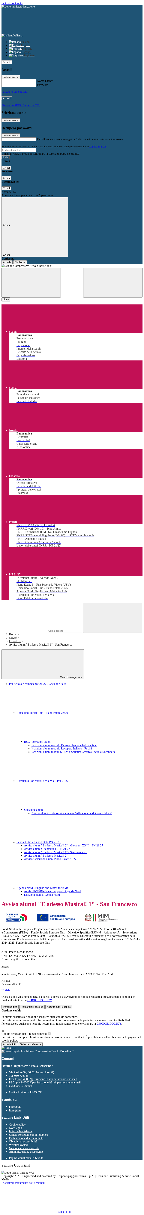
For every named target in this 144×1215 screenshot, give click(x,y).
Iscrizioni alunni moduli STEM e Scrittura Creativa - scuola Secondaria (74, 751)
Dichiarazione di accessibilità (26, 1138)
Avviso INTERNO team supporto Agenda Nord (52, 891)
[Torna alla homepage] (72, 266)
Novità (13, 637)
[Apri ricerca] (112, 283)
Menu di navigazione (70, 677)
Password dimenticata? (15, 91)
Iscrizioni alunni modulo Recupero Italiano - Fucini (62, 748)
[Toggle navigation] (31, 283)
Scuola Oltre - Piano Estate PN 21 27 (38, 842)
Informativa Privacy (20, 1131)
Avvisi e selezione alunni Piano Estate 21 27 (50, 859)
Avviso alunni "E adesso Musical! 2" (46, 855)
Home (12, 634)
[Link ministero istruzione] (18, 6)
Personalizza (10, 1006)
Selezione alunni (34, 809)
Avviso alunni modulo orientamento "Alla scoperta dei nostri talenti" (72, 813)
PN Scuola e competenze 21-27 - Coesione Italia (37, 683)
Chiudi (6, 167)
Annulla (7, 262)
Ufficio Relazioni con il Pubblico (28, 1134)
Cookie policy (17, 1124)
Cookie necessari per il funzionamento (24, 1033)
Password (42, 84)
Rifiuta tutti (32, 1006)
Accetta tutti (59, 1006)
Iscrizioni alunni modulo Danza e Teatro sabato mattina (64, 745)
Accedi (6, 62)
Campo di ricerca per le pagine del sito (24, 630)
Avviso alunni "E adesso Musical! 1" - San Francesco (55, 852)
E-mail (41, 139)
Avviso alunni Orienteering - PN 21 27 (47, 848)
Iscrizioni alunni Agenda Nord (42, 894)
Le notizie (15, 641)
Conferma (20, 262)
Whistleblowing (18, 1144)
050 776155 (21, 1075)
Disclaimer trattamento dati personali (23, 1182)
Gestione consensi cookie (24, 1148)
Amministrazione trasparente (26, 1151)
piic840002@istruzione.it (47, 1079)
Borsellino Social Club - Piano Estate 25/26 (42, 712)
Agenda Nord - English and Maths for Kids (42, 887)
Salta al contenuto (12, 3)
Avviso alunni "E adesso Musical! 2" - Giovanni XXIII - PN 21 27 (63, 845)
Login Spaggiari (97, 146)
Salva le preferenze (30, 1044)
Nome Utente (45, 81)
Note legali (15, 1127)
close (6, 299)
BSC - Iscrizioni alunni (38, 741)
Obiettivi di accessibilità (23, 1141)
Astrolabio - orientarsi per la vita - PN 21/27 (42, 780)
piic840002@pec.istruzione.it (48, 1082)
